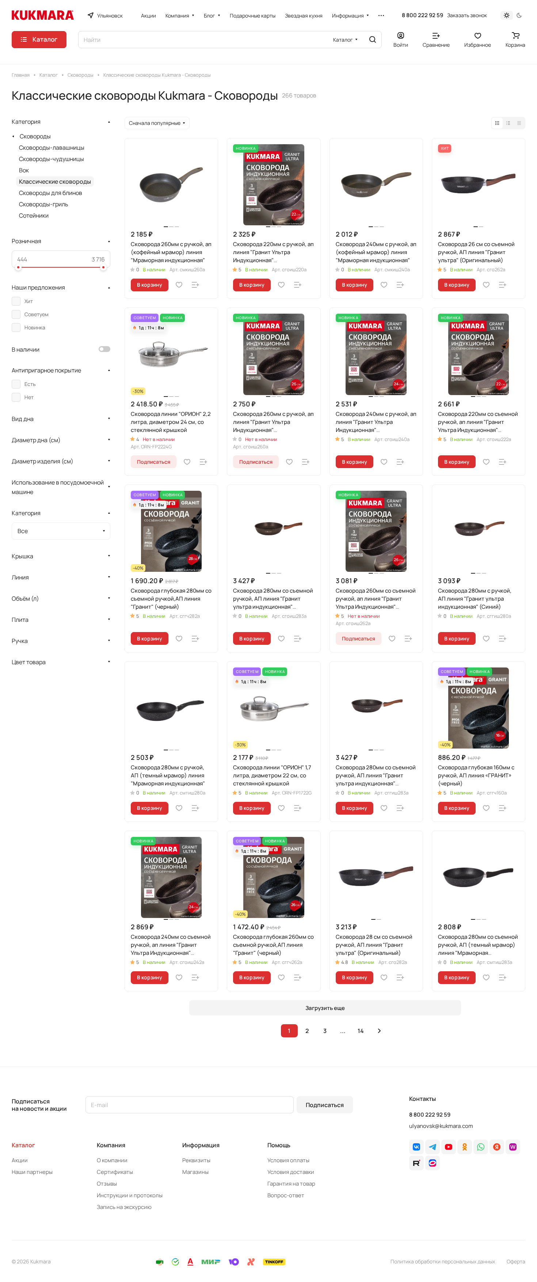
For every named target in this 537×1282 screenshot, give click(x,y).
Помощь (278, 1145)
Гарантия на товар (291, 1183)
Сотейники (34, 215)
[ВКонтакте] (416, 1147)
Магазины (195, 1172)
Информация (201, 1145)
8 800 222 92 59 (422, 15)
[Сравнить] (195, 284)
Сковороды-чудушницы (51, 159)
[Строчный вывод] (508, 123)
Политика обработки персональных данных (443, 1261)
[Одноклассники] (464, 1147)
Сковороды (35, 136)
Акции (20, 1160)
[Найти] (372, 39)
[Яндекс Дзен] (497, 1147)
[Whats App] (480, 1147)
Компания (111, 1145)
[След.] (379, 1030)
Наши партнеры (32, 1172)
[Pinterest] (513, 1147)
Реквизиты (196, 1160)
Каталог (23, 1145)
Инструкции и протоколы (130, 1195)
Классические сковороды (55, 181)
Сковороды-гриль (43, 204)
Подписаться (325, 1105)
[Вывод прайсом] (519, 123)
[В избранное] (179, 284)
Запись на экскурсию (124, 1207)
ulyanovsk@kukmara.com (441, 1126)
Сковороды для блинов (50, 193)
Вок (24, 170)
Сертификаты (115, 1172)
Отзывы (107, 1183)
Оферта (516, 1261)
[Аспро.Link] (432, 1163)
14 (361, 1031)
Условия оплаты (288, 1160)
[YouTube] (448, 1147)
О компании (112, 1160)
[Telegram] (432, 1147)
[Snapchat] (416, 1163)
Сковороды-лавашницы (51, 147)
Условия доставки (290, 1172)
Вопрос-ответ (285, 1195)
